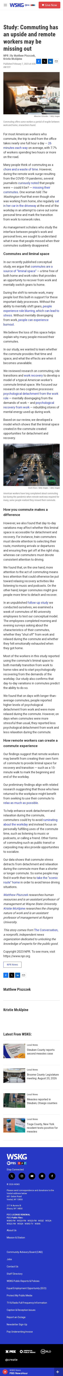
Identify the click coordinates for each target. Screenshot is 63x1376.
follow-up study (38, 602)
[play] (5, 1371)
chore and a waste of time (20, 169)
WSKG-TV (29, 1224)
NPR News (12, 964)
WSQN (20, 1224)
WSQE (41, 1221)
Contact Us (12, 1266)
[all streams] (58, 1372)
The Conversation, (46, 930)
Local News (32, 1045)
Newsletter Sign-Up (17, 1324)
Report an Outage (16, 1317)
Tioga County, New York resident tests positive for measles (42, 1128)
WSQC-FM (11, 1224)
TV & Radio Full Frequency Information (27, 1303)
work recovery (33, 375)
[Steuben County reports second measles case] (14, 1051)
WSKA (37, 1224)
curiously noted (28, 183)
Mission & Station (16, 1237)
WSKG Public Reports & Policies (23, 1281)
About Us (11, 1230)
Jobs (9, 1259)
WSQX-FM (21, 1221)
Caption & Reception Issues (21, 1310)
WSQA (48, 1221)
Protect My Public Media (19, 1295)
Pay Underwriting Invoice (20, 1332)
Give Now (51, 5)
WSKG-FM (11, 1221)
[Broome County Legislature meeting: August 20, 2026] (14, 1076)
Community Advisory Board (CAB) (25, 1252)
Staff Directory (15, 1274)
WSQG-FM (32, 1221)
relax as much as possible (20, 803)
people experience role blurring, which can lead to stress (31, 310)
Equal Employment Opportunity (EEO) (26, 1288)
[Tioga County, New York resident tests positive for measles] (14, 1125)
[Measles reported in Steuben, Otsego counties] (14, 1100)
